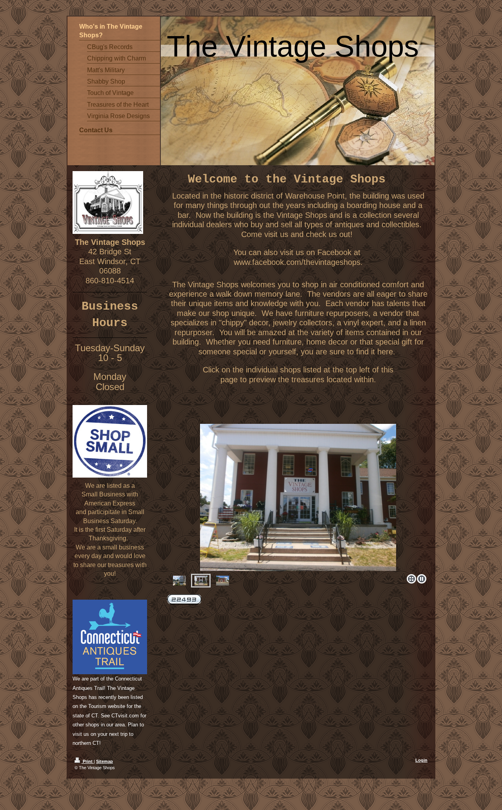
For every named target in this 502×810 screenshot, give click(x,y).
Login (421, 760)
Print (88, 761)
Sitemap (104, 761)
